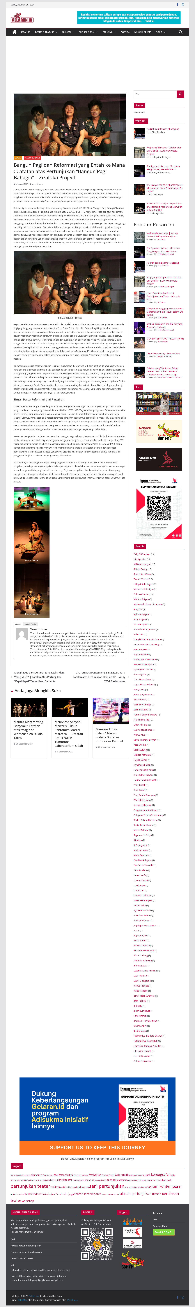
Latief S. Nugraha (142, 980)
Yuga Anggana (141, 654)
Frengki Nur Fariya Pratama (147, 639)
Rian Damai (139, 789)
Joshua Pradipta (141, 985)
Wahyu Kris (139, 689)
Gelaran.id (121, 1174)
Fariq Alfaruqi (140, 1015)
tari (149, 1187)
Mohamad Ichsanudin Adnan (169, 377)
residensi (55, 1186)
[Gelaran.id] (14, 32)
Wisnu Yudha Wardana (145, 659)
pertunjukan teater (30, 1186)
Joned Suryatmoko (143, 694)
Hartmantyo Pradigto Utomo (148, 1035)
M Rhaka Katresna (143, 960)
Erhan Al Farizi (140, 724)
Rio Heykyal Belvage (144, 774)
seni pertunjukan (106, 1186)
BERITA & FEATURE (44, 32)
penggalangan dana (136, 1180)
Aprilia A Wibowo (142, 920)
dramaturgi (36, 1174)
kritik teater (65, 1180)
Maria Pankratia (141, 855)
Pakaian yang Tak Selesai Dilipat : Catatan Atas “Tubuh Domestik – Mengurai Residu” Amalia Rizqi (163, 371)
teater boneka (17, 1194)
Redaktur (161, 239)
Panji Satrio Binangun (144, 795)
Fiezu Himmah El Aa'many (146, 644)
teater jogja (68, 1194)
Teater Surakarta (108, 1194)
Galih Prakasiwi (141, 709)
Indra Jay (138, 1005)
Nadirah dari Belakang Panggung (163, 262)
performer (149, 1180)
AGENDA (125, 32)
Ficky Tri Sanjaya (142, 554)
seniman (85, 1187)
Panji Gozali (139, 784)
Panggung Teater (32, 158)
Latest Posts (30, 624)
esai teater (60, 1174)
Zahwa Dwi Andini (142, 1061)
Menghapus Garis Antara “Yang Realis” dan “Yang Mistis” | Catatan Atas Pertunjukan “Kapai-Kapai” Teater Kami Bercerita (39, 677)
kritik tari (54, 1180)
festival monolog (81, 1175)
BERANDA (25, 32)
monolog (89, 1179)
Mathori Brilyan (141, 599)
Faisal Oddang (141, 955)
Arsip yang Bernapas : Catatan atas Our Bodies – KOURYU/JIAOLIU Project (164, 280)
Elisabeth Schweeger (144, 950)
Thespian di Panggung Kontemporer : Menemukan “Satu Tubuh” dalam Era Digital (165, 311)
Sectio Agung (140, 749)
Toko (159, 32)
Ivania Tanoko (141, 990)
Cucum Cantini (141, 880)
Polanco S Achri (141, 594)
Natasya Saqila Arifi (143, 769)
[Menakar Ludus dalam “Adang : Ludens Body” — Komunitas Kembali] (111, 700)
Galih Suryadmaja (142, 704)
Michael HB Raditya (143, 589)
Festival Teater (108, 1175)
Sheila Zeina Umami (143, 825)
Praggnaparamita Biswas (146, 810)
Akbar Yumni (140, 940)
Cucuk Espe (162, 318)
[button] (55, 32)
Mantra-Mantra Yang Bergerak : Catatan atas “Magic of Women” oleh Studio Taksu (28, 730)
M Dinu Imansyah (142, 564)
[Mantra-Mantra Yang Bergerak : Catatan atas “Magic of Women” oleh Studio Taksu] (29, 700)
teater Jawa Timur (53, 1194)
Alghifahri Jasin (141, 935)
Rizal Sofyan (163, 341)
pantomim (122, 1179)
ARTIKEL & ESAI (86, 32)
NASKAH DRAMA (142, 32)
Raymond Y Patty (142, 835)
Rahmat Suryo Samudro (145, 714)
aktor (13, 1175)
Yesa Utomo (37, 184)
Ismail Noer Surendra (144, 995)
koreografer (160, 1174)
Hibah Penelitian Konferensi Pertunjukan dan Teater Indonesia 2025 (163, 296)
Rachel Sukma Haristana (146, 820)
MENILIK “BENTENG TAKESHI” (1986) (165, 338)
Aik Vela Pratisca (142, 945)
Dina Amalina (163, 265)
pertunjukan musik (162, 1180)
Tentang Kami (160, 1226)
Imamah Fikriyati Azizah (145, 1020)
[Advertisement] (97, 67)
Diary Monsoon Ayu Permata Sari (163, 353)
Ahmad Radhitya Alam (144, 629)
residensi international (70, 1187)
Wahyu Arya (139, 734)
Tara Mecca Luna (142, 679)
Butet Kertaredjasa (143, 900)
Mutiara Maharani (142, 754)
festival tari (95, 1174)
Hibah (147, 1174)
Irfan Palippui (140, 1000)
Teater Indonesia (35, 1194)
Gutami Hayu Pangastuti (146, 1040)
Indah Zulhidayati (142, 1010)
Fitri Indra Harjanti (142, 1050)
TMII (117, 1194)
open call (112, 1180)
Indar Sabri (139, 634)
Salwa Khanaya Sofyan (145, 739)
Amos (136, 930)
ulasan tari (159, 1194)
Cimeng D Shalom (142, 895)
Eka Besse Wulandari (144, 865)
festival (69, 1174)
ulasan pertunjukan (135, 1193)
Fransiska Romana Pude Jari (147, 1045)
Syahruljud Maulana (143, 669)
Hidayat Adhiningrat (166, 254)
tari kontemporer (167, 1186)
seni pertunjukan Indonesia (136, 1187)
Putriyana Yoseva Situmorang (148, 815)
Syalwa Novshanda (143, 729)
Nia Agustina (140, 559)
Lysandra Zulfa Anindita (145, 970)
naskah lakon (100, 1180)
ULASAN (66, 32)
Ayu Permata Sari (165, 356)
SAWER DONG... (164, 1232)
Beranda (157, 1213)
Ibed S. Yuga (140, 1030)
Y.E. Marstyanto (141, 624)
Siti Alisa (138, 840)
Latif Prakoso (140, 975)
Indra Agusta (140, 965)
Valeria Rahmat (141, 830)
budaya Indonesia (23, 1175)
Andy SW (138, 609)
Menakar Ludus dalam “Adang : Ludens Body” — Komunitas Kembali (110, 735)
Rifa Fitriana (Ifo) (142, 719)
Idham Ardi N (140, 1025)
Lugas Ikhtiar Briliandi (144, 684)
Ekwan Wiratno (141, 579)
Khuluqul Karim (141, 850)
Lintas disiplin (79, 1180)
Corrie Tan (139, 890)
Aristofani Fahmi (142, 915)
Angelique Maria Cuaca (145, 925)
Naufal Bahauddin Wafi (145, 779)
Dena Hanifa (140, 875)
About (18, 624)
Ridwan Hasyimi (141, 614)
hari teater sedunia (136, 1175)
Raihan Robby (140, 569)
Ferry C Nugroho (142, 1056)
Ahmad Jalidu (140, 674)
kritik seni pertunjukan (40, 1180)
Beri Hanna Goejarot (144, 664)
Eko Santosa (140, 699)
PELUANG (108, 32)
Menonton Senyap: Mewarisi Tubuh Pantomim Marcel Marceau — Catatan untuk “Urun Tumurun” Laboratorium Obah (69, 734)
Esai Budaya (48, 1175)
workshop (28, 1201)
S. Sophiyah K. (140, 845)
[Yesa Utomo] (22, 633)
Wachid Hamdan (142, 800)
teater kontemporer (87, 1194)
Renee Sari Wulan (142, 574)
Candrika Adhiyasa (143, 860)
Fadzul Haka (140, 905)
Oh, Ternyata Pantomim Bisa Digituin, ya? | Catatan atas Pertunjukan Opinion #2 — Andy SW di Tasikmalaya (99, 677)
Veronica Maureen (143, 805)
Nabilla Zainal (140, 759)
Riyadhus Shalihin (142, 764)
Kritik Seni (26, 1180)
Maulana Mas (140, 649)
